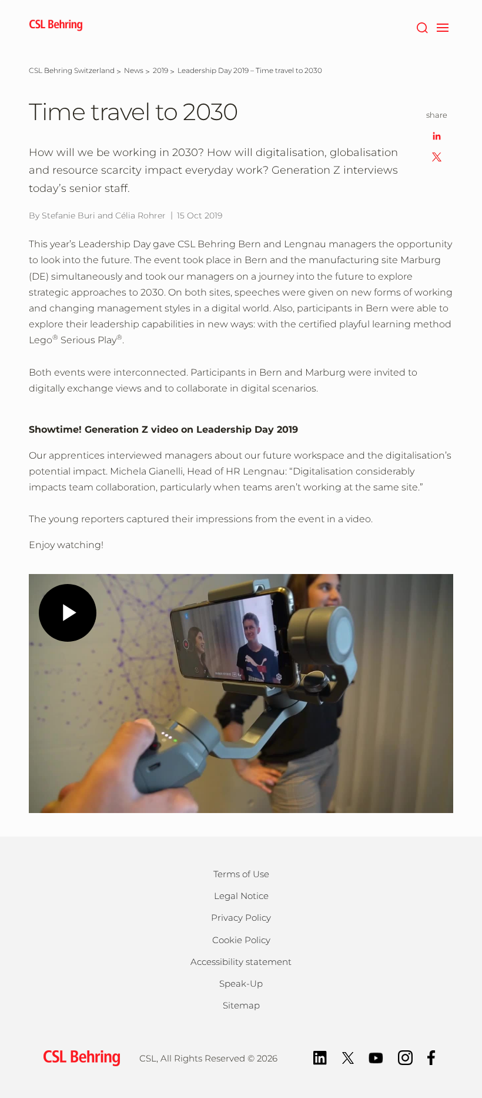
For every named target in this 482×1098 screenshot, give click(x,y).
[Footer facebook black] (431, 1056)
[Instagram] (405, 1056)
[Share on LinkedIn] (436, 135)
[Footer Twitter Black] (348, 1056)
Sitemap (241, 1005)
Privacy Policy (241, 917)
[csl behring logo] (79, 1057)
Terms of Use (241, 874)
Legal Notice (241, 895)
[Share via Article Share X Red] (436, 156)
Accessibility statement (241, 961)
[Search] (421, 26)
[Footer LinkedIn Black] (320, 1056)
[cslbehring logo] (55, 26)
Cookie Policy (241, 940)
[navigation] (442, 26)
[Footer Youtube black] (376, 1056)
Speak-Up (241, 983)
